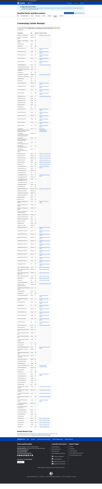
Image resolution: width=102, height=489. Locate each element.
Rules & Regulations (57, 439)
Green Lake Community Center (44, 83)
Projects (33, 439)
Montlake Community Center (45, 283)
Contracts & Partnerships (43, 439)
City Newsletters (58, 459)
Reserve (55, 15)
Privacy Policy (42, 476)
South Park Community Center (44, 374)
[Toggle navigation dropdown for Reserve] (57, 15)
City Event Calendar (59, 456)
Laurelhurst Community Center (44, 167)
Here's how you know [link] (32, 0)
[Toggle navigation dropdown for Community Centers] (29, 15)
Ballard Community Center (44, 35)
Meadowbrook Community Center (44, 228)
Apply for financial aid (69, 13)
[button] (84, 0)
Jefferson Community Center (45, 153)
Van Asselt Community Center (43, 400)
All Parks (72, 448)
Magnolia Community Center (45, 188)
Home (20, 18)
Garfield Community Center (44, 74)
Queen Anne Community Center (44, 309)
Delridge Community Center (44, 64)
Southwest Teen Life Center (44, 386)
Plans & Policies (69, 439)
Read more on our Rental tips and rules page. (40, 435)
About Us (21, 439)
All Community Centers (76, 455)
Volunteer (61, 15)
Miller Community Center (44, 267)
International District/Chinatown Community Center (43, 130)
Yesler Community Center (44, 418)
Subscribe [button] (20, 462)
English (30, 3)
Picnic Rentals (73, 451)
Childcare (49, 15)
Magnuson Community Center (43, 202)
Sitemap (74, 476)
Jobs (28, 439)
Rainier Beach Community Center (44, 347)
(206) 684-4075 (24, 450)
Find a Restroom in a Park (76, 453)
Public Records (55, 451)
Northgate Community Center (43, 296)
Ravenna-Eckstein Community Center (43, 366)
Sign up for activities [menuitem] (79, 13)
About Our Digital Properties (32, 476)
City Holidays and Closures (58, 453)
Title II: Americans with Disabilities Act (53, 476)
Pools (32, 15)
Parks (18, 15)
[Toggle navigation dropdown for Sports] (45, 15)
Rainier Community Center (44, 325)
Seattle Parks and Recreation (31, 13)
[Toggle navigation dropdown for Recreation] (40, 15)
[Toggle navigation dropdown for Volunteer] (63, 15)
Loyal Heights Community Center (44, 175)
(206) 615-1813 (23, 451)
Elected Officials (56, 447)
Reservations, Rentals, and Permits (29, 18)
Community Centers (24, 15)
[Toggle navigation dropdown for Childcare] (51, 15)
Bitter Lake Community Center (44, 49)
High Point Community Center (43, 109)
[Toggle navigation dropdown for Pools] (33, 15)
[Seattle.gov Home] (17, 18)
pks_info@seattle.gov (26, 453)
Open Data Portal (56, 449)
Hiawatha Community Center (45, 96)
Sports (43, 15)
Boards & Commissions (60, 463)
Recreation (38, 15)
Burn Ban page (35, 9)
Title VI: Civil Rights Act (66, 476)
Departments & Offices (60, 461)
